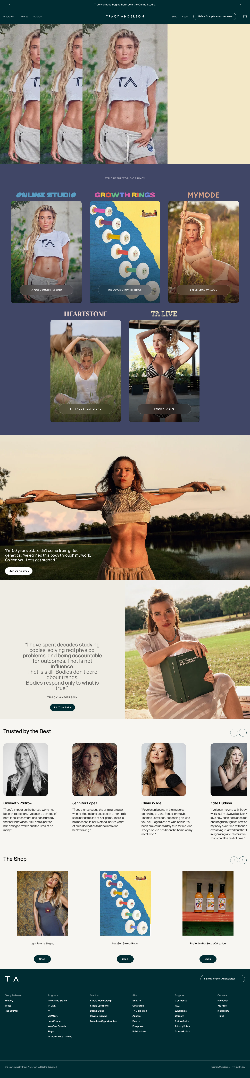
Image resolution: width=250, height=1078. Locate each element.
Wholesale (181, 1010)
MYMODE (53, 1015)
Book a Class (97, 1010)
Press (8, 1005)
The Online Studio (57, 1000)
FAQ (177, 1005)
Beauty (136, 1021)
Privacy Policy (182, 1026)
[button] (9, 16)
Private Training (98, 1015)
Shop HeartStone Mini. (147, 4)
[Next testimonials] (243, 732)
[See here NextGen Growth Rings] (125, 917)
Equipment (138, 1026)
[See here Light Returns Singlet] (42, 917)
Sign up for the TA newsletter (219, 978)
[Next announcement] (240, 4)
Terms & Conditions (220, 1067)
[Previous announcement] (9, 4)
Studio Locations (99, 1005)
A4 (49, 1010)
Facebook (223, 1000)
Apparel (136, 1015)
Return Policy (182, 1021)
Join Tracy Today (62, 707)
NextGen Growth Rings (57, 1029)
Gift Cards (138, 1005)
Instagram (223, 1010)
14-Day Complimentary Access (215, 16)
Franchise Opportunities (103, 1021)
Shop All (136, 1000)
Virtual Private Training (60, 1036)
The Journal (11, 1010)
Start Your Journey (19, 570)
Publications (139, 1031)
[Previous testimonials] (234, 732)
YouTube (222, 1005)
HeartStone (54, 1021)
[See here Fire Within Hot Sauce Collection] (208, 917)
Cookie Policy (182, 1031)
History (9, 1000)
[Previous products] (234, 860)
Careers (179, 1015)
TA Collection (139, 1010)
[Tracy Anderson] (125, 16)
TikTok (221, 1015)
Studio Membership (101, 1000)
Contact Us (181, 1000)
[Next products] (243, 860)
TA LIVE (52, 1005)
